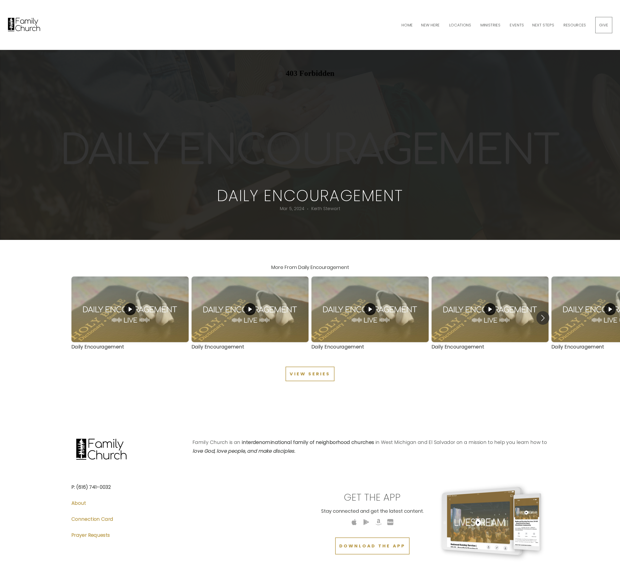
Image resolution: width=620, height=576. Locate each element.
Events (517, 25)
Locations (460, 25)
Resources (575, 25)
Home (407, 25)
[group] (130, 318)
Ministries (491, 25)
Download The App (372, 546)
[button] (543, 318)
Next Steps (543, 25)
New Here (431, 25)
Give (603, 25)
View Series (310, 374)
